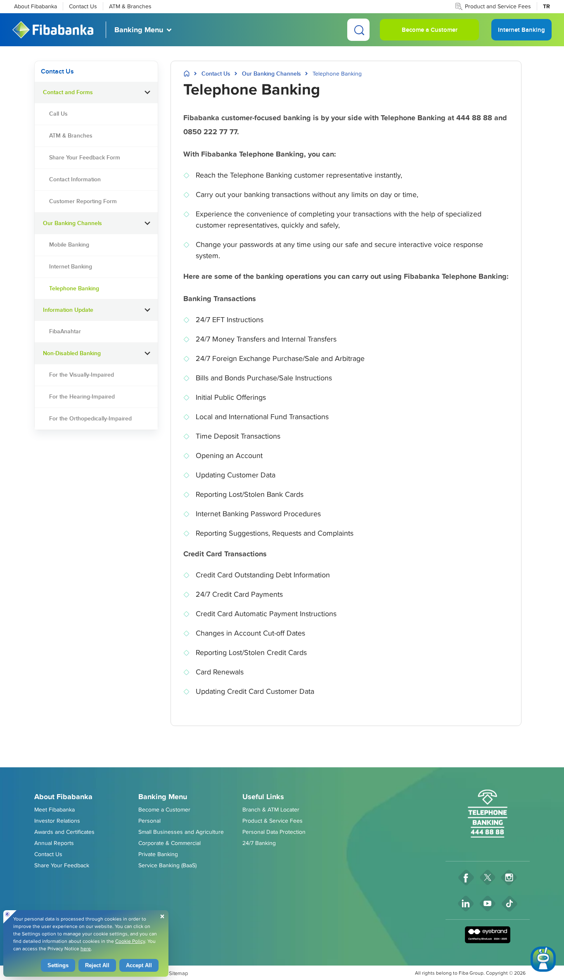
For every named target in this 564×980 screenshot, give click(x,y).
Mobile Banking (69, 244)
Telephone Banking (74, 288)
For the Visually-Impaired (81, 374)
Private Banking (158, 854)
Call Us (58, 113)
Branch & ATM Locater (270, 809)
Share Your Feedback (61, 865)
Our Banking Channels (271, 73)
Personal (149, 820)
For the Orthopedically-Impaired (90, 418)
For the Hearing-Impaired (82, 396)
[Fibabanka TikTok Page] (510, 903)
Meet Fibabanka (54, 809)
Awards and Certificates (64, 832)
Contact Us (83, 6)
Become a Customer (429, 29)
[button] (147, 92)
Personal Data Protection (274, 832)
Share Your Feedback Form (84, 157)
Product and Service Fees (498, 6)
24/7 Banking (259, 843)
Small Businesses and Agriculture (181, 832)
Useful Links (263, 796)
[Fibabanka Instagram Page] (509, 877)
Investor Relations (57, 820)
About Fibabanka (35, 6)
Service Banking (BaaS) (167, 865)
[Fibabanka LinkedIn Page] (466, 903)
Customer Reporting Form (83, 201)
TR (546, 6)
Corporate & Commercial (169, 843)
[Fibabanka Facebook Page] (466, 877)
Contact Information (75, 179)
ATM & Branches (130, 6)
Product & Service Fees (272, 820)
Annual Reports (54, 843)
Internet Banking (70, 266)
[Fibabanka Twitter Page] (487, 877)
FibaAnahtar (65, 331)
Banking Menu (138, 29)
